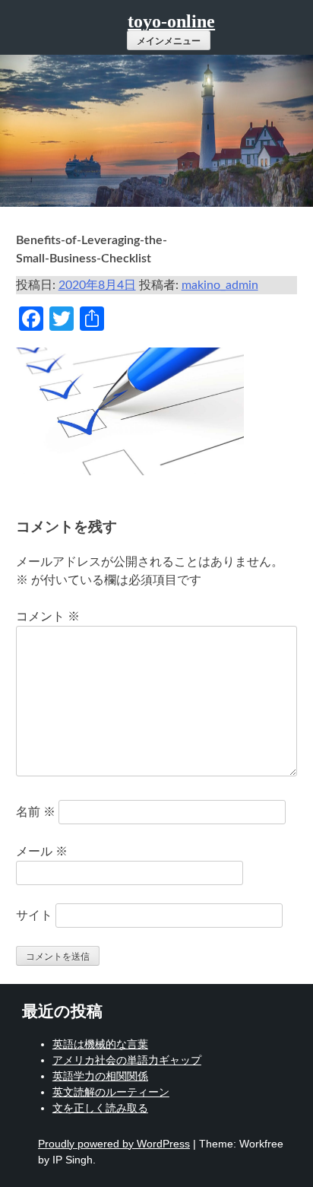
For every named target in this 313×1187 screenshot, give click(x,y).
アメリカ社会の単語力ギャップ (126, 1060)
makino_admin (220, 285)
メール (42, 852)
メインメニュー (169, 41)
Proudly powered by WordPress (114, 1144)
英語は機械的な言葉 (100, 1044)
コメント (48, 617)
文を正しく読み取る (100, 1108)
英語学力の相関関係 (100, 1076)
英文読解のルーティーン (110, 1092)
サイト (34, 915)
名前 (35, 812)
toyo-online (171, 21)
